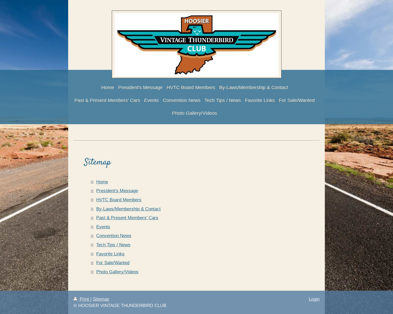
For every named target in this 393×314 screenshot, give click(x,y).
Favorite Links (110, 253)
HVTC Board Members (118, 199)
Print (84, 299)
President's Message (117, 190)
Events (103, 226)
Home (102, 181)
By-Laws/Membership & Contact (128, 208)
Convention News (113, 235)
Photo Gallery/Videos (117, 271)
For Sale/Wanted (112, 262)
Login (314, 299)
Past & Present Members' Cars (127, 217)
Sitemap (101, 299)
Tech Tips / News (113, 244)
